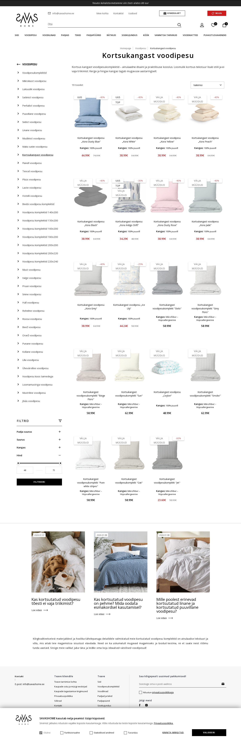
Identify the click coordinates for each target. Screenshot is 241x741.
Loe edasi (36, 610)
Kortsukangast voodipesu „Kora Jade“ (205, 223)
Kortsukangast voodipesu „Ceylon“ (167, 393)
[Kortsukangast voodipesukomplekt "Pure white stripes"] (91, 454)
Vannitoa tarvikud (166, 35)
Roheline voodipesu (33, 310)
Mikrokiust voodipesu (34, 81)
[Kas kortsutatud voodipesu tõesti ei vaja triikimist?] (58, 561)
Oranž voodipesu (31, 335)
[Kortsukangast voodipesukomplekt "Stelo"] (167, 280)
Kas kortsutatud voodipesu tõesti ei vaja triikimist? (55, 601)
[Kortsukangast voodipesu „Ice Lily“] (129, 280)
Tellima (223, 683)
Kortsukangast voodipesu (37, 154)
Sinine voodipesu (31, 294)
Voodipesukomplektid (34, 72)
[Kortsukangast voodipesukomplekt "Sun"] (129, 367)
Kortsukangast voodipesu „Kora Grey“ (90, 306)
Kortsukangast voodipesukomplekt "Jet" (167, 480)
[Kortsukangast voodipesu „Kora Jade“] (205, 196)
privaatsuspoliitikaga (163, 692)
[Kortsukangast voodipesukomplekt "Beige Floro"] (91, 367)
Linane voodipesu (32, 130)
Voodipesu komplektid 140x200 (40, 212)
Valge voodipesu (31, 277)
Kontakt (19, 676)
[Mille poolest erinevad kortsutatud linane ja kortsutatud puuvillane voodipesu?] (183, 561)
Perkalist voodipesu (33, 105)
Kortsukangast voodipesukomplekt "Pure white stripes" (91, 482)
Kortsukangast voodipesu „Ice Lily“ (129, 306)
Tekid (78, 35)
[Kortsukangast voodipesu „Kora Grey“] (91, 280)
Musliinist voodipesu (33, 138)
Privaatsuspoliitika (63, 696)
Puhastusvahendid (215, 35)
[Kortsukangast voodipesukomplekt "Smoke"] (205, 367)
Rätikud (111, 35)
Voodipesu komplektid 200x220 (40, 253)
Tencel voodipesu (32, 171)
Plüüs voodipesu (31, 179)
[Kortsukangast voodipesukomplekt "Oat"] (129, 454)
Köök (146, 35)
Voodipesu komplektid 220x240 (40, 261)
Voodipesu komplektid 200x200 (40, 245)
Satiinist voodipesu (32, 97)
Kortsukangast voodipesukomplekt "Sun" (129, 393)
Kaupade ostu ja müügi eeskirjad (70, 686)
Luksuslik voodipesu (33, 89)
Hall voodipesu (30, 302)
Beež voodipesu (31, 327)
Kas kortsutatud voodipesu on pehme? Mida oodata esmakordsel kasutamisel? (118, 603)
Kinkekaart (174, 13)
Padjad (65, 35)
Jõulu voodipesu (31, 401)
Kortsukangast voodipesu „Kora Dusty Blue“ (90, 139)
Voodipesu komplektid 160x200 (40, 228)
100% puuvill (96, 148)
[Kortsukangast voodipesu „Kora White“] (129, 113)
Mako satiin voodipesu (34, 146)
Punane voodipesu (32, 343)
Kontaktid (118, 13)
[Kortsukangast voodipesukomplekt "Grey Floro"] (205, 280)
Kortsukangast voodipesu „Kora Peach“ (205, 139)
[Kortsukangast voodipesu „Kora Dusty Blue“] (91, 113)
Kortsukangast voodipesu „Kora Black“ (90, 223)
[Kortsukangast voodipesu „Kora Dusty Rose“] (167, 196)
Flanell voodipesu (32, 163)
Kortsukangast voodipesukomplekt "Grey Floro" (205, 308)
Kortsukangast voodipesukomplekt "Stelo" (167, 306)
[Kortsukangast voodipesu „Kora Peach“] (205, 113)
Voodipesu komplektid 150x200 (40, 220)
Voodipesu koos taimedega (37, 376)
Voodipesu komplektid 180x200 (40, 236)
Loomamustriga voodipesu (37, 384)
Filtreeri (39, 482)
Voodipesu (31, 35)
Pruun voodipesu (31, 286)
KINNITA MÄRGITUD (173, 732)
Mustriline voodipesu (34, 392)
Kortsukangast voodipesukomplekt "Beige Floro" (91, 395)
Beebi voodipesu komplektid (38, 204)
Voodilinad (49, 35)
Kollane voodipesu (32, 351)
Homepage (125, 48)
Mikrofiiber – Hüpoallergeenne (168, 318)
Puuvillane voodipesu (34, 113)
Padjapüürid (94, 35)
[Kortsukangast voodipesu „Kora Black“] (91, 196)
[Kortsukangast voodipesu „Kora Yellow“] (167, 113)
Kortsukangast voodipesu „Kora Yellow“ (167, 139)
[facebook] (139, 705)
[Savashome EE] (27, 20)
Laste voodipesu (31, 187)
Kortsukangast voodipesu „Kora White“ (128, 139)
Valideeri (209, 732)
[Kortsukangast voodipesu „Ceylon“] (167, 367)
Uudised (132, 13)
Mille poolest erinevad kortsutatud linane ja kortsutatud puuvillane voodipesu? (177, 605)
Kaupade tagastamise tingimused (71, 691)
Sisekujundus (129, 35)
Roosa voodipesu (32, 319)
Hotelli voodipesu (32, 195)
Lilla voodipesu (30, 360)
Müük (218, 13)
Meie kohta (102, 13)
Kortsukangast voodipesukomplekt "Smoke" (205, 393)
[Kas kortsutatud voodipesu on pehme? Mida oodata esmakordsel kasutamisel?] (120, 561)
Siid (17, 35)
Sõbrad (58, 700)
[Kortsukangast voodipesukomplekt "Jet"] (167, 454)
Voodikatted (190, 35)
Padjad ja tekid (105, 696)
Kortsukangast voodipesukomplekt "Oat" (129, 480)
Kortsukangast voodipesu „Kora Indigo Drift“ (128, 223)
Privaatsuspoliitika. (163, 723)
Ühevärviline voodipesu (35, 368)
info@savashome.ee (63, 13)
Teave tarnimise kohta (65, 681)
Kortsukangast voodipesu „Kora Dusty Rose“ (167, 223)
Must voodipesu (31, 269)
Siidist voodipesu (31, 122)
